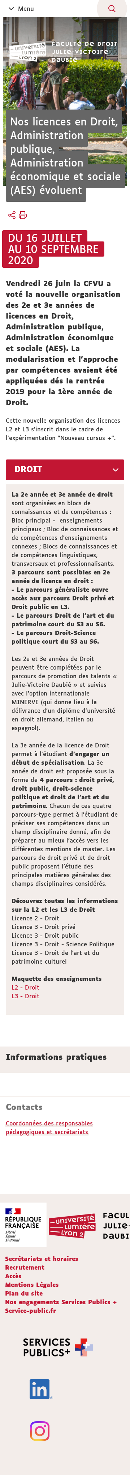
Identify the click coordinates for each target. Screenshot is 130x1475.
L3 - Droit (25, 996)
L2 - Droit (25, 987)
